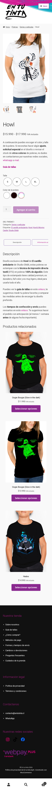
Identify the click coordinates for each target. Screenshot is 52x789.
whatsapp (7, 160)
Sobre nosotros (12, 624)
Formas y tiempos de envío (17, 645)
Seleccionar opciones (26, 408)
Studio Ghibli (14, 230)
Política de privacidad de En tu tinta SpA (19, 770)
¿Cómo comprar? (12, 635)
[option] (8, 182)
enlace (41, 289)
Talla (5, 175)
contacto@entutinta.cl (14, 713)
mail (17, 160)
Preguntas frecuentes (15, 655)
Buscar (26, 784)
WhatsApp (10, 718)
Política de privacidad (14, 686)
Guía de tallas (9, 167)
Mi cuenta (8, 784)
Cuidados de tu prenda (15, 660)
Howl (30, 228)
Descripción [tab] (17, 242)
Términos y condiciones (15, 691)
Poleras (15, 27)
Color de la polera (10, 190)
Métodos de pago (13, 640)
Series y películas (26, 27)
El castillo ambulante (19, 228)
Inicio (8, 27)
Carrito (40, 782)
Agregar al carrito (26, 209)
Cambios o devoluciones (16, 650)
